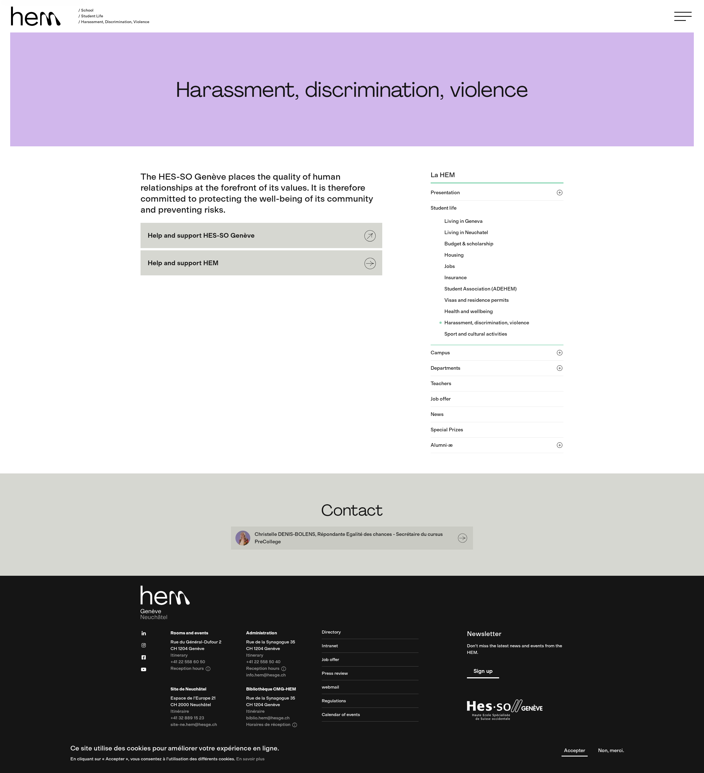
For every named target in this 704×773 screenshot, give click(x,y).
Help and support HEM (183, 263)
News (437, 414)
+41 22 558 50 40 (263, 662)
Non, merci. (611, 750)
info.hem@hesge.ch (266, 675)
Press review (335, 673)
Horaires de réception (272, 725)
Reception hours (190, 669)
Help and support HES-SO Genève (201, 235)
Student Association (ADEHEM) (480, 289)
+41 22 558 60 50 (187, 662)
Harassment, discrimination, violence (486, 323)
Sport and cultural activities (475, 334)
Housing (454, 255)
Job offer (441, 399)
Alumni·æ (442, 445)
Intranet (330, 646)
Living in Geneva (463, 221)
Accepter (574, 750)
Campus (440, 353)
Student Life (92, 16)
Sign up (483, 671)
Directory (331, 632)
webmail (330, 687)
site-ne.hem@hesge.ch (193, 724)
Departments (445, 368)
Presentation (445, 193)
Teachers (441, 383)
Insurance (455, 278)
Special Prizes (447, 430)
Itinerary (179, 655)
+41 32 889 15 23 (187, 718)
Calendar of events (341, 714)
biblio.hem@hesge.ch (268, 718)
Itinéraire (179, 711)
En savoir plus (250, 758)
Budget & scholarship (468, 244)
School (87, 10)
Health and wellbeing (468, 311)
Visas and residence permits (476, 300)
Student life (444, 208)
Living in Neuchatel (466, 232)
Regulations (334, 701)
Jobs (449, 266)
